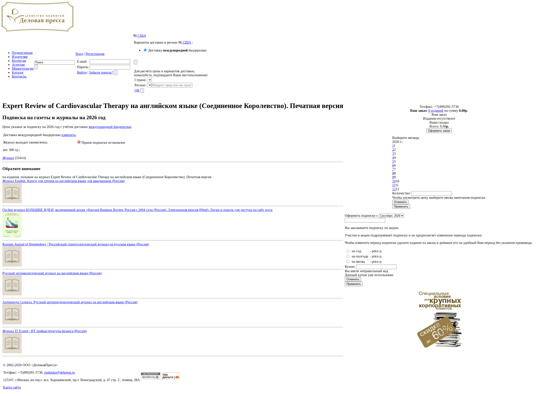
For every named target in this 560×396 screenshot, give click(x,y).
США (141, 35)
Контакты (19, 76)
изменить (68, 135)
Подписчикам (22, 53)
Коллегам (19, 60)
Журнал (8, 158)
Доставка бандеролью (177, 50)
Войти (82, 72)
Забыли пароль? (101, 72)
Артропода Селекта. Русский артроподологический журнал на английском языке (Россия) (69, 302)
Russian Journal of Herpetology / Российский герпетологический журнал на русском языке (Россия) (75, 244)
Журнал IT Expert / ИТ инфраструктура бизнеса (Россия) (44, 331)
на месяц (358, 261)
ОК (137, 90)
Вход (79, 54)
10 (394, 181)
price (375, 251)
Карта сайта (12, 387)
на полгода (360, 256)
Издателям (20, 57)
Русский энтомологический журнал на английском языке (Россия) (52, 273)
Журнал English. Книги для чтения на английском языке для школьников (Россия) (63, 181)
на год (356, 251)
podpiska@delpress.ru (59, 372)
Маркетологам (22, 68)
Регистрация (95, 54)
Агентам (18, 64)
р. (381, 251)
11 (393, 185)
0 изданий (435, 110)
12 (394, 189)
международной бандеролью (110, 127)
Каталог (18, 72)
